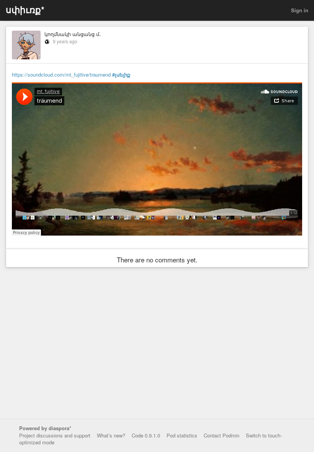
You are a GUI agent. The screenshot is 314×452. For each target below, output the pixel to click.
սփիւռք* (25, 9)
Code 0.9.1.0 (146, 435)
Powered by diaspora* (45, 428)
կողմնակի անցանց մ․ (72, 34)
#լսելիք (121, 74)
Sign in (299, 10)
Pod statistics (182, 435)
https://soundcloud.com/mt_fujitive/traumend (61, 74)
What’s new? (111, 435)
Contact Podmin (221, 435)
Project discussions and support (54, 435)
